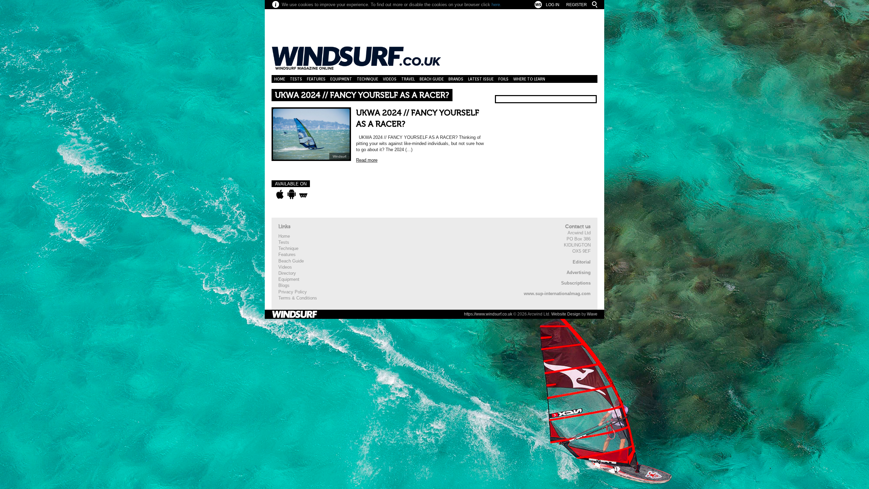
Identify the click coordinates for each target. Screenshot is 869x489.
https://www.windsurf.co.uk (488, 314)
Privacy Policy (292, 291)
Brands (455, 79)
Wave (592, 314)
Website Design (565, 314)
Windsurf (339, 156)
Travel (408, 79)
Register (576, 4)
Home (279, 79)
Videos (389, 79)
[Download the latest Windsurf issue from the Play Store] (291, 194)
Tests (296, 79)
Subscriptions (576, 283)
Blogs (284, 285)
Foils (503, 79)
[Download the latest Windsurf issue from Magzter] (303, 194)
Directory (287, 273)
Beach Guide (432, 79)
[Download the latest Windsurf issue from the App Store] (280, 194)
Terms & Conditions (297, 298)
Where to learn (529, 79)
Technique (367, 79)
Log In (552, 4)
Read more (366, 160)
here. (496, 4)
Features (316, 79)
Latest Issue (481, 79)
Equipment (341, 79)
